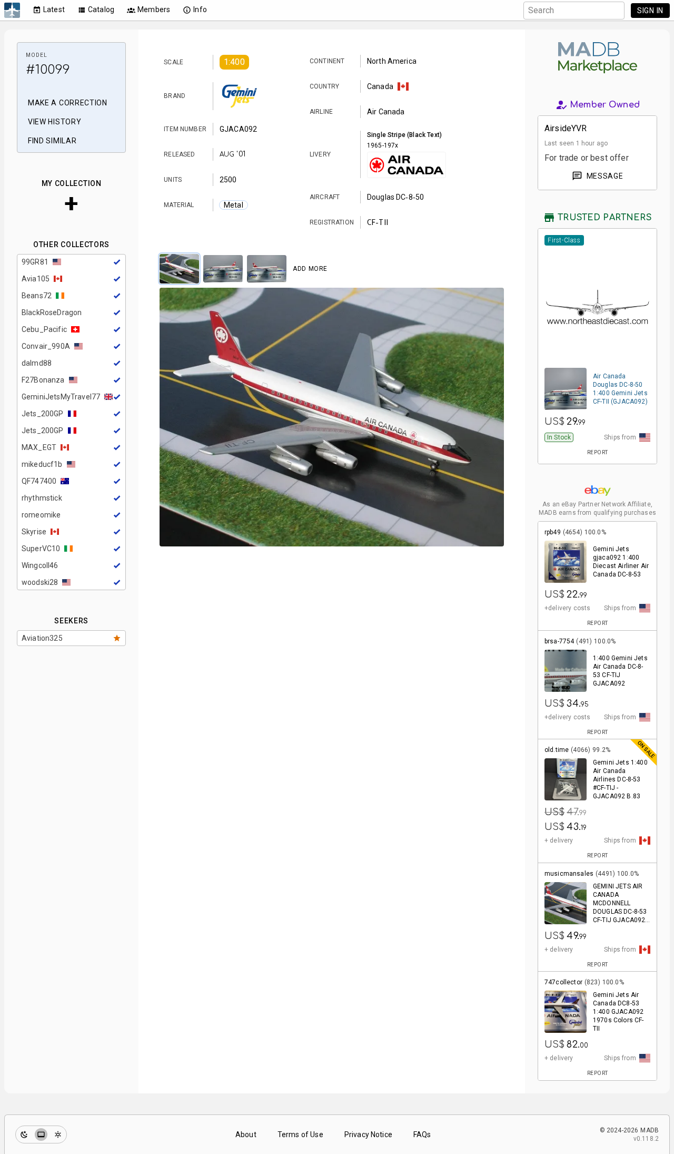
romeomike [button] (41, 515)
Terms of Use (300, 1134)
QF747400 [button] (39, 481)
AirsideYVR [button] (565, 128)
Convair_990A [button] (46, 346)
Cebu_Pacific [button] (44, 329)
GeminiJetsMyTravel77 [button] (61, 397)
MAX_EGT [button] (39, 447)
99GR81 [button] (35, 262)
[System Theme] (41, 1134)
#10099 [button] (48, 70)
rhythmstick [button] (42, 498)
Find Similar (52, 140)
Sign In (650, 10)
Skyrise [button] (34, 531)
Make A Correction (67, 103)
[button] (234, 62)
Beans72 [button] (37, 295)
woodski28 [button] (40, 582)
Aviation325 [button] (42, 638)
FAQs (422, 1134)
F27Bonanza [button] (43, 380)
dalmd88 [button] (37, 363)
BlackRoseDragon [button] (52, 312)
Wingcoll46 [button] (40, 565)
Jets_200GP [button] (43, 413)
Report (597, 452)
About (245, 1134)
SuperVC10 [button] (41, 548)
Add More (310, 268)
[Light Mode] (58, 1134)
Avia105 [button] (35, 279)
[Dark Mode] (24, 1134)
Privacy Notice (368, 1134)
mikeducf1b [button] (42, 464)
